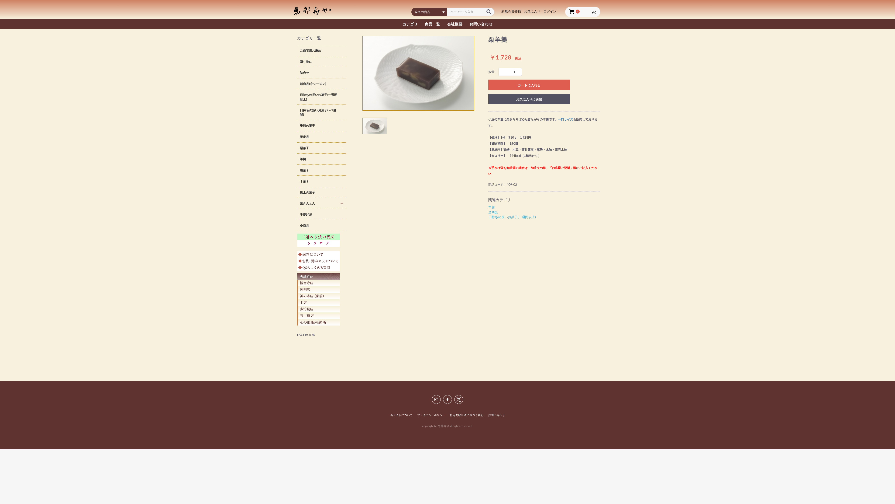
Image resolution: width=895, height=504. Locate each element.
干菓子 (304, 181)
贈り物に (306, 61)
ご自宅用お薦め (310, 50)
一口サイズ (565, 119)
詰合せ (304, 72)
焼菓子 (304, 170)
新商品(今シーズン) (313, 84)
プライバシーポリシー (431, 415)
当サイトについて (401, 415)
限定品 (304, 137)
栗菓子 (304, 148)
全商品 (304, 226)
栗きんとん (307, 203)
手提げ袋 (306, 214)
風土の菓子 (307, 192)
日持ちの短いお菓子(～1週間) (318, 112)
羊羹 (303, 159)
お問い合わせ (496, 415)
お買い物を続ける (433, 257)
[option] (418, 73)
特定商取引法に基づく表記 (466, 415)
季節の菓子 (307, 125)
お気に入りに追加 (529, 99)
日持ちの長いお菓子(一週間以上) (318, 97)
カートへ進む (465, 257)
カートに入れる (529, 85)
